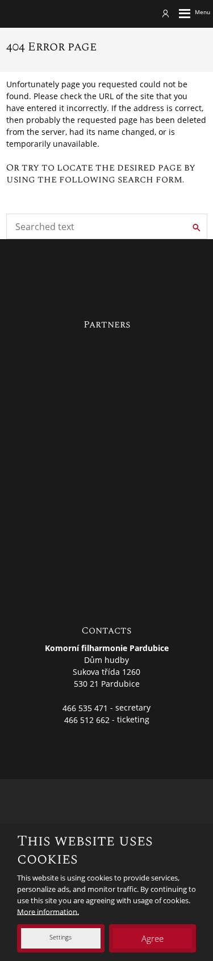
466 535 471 (85, 707)
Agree (152, 938)
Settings (60, 937)
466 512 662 (87, 719)
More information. (48, 911)
